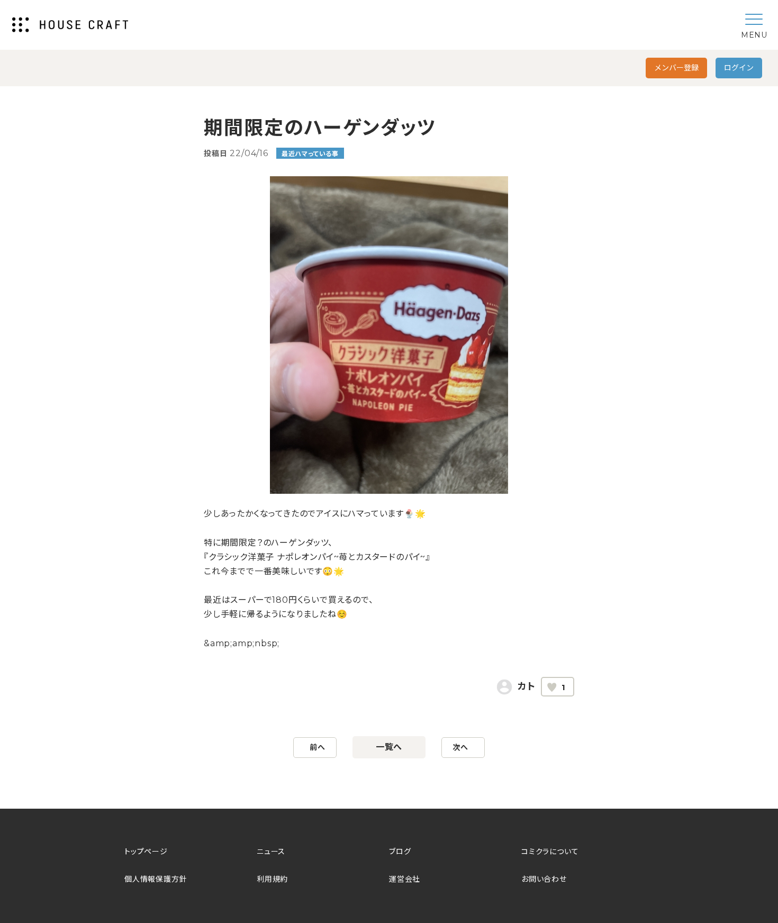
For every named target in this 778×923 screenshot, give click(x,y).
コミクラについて (549, 851)
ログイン (739, 68)
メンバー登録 (676, 68)
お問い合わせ (544, 879)
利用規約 (272, 879)
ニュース (271, 851)
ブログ (400, 851)
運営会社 (404, 879)
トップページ (146, 851)
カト (527, 686)
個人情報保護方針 (155, 879)
